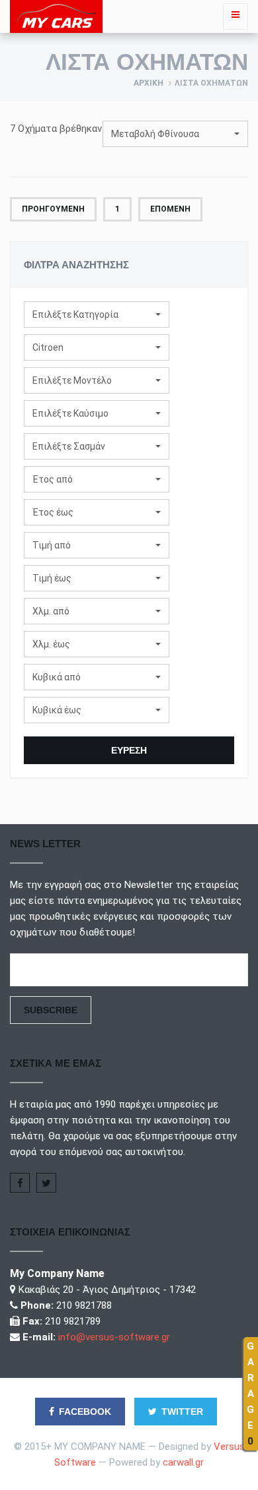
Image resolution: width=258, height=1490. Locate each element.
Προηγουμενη (53, 209)
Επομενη (170, 209)
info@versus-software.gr (114, 1337)
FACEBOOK (85, 1411)
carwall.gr (183, 1462)
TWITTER (182, 1411)
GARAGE (250, 1393)
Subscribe (50, 1010)
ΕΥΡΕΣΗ (129, 750)
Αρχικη (148, 83)
